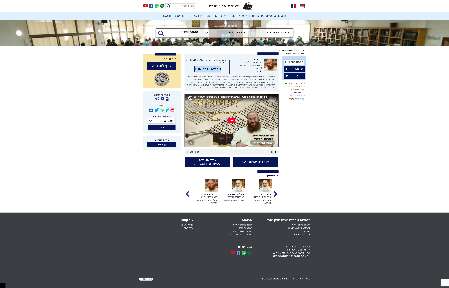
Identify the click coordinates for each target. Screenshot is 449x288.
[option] (257, 192)
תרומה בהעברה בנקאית (242, 231)
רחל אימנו (292, 95)
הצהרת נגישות (187, 224)
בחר (162, 127)
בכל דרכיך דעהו (299, 92)
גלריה (215, 16)
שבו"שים (197, 16)
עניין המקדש (295, 89)
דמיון (286, 83)
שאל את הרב (227, 16)
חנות (207, 16)
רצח (298, 95)
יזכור (177, 16)
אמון (297, 83)
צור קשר (167, 16)
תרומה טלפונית (245, 228)
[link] (206, 61)
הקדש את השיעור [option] (208, 69)
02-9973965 (279, 252)
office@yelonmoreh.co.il (285, 256)
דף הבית (303, 50)
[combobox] (267, 33)
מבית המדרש (264, 16)
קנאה (286, 86)
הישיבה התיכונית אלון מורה (299, 228)
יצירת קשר (189, 228)
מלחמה (291, 99)
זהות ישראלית (299, 99)
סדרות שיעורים (246, 16)
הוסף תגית (162, 145)
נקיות (303, 89)
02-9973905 (297, 252)
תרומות (186, 16)
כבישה (291, 83)
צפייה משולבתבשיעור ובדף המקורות (207, 162)
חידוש (302, 95)
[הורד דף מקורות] (167, 99)
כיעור (295, 86)
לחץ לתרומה (162, 66)
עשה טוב (301, 86)
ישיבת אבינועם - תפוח (301, 224)
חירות (290, 92)
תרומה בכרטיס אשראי (242, 224)
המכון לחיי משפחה (302, 234)
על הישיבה (280, 16)
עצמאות (302, 83)
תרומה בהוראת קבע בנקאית (240, 234)
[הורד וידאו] (162, 98)
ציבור (291, 86)
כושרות (307, 231)
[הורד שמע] (157, 98)
